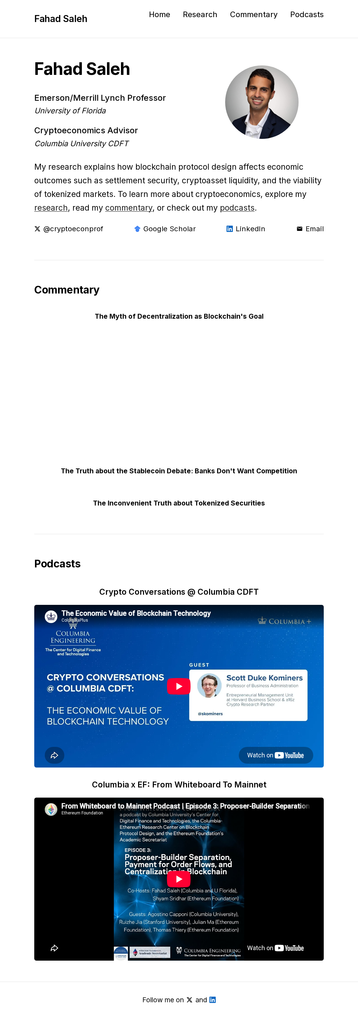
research (51, 207)
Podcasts (307, 14)
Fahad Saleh (60, 18)
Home (159, 14)
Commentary (254, 14)
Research (200, 14)
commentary (128, 207)
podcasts (237, 207)
